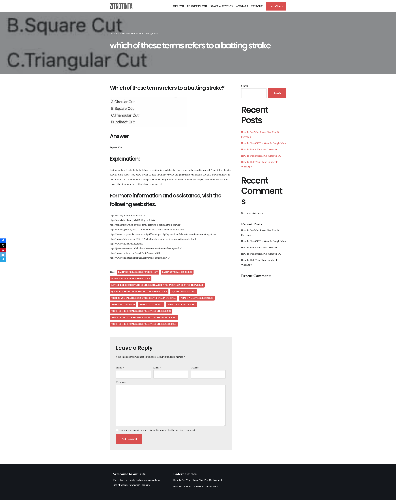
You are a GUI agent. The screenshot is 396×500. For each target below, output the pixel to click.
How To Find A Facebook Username (259, 149)
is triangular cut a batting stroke (130, 278)
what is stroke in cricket (182, 304)
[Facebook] (3, 240)
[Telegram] (3, 259)
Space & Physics (221, 6)
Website (194, 367)
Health (178, 6)
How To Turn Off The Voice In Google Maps (263, 143)
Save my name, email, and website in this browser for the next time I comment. (157, 430)
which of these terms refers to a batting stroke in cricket (143, 317)
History (257, 6)
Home (112, 33)
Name (120, 367)
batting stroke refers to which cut (138, 272)
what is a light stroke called (197, 298)
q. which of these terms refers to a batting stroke (139, 291)
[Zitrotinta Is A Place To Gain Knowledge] (122, 6)
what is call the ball (151, 304)
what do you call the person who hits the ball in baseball (143, 298)
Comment (121, 382)
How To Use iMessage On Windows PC (261, 155)
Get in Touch (276, 6)
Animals (242, 6)
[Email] (3, 254)
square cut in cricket (184, 291)
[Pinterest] (3, 250)
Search (244, 85)
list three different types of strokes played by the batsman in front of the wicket (157, 285)
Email (157, 367)
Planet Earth (197, 6)
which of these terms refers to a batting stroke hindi (141, 311)
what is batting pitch (123, 304)
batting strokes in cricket (177, 272)
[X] (3, 245)
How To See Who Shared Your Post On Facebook (197, 480)
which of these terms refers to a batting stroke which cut (143, 324)
